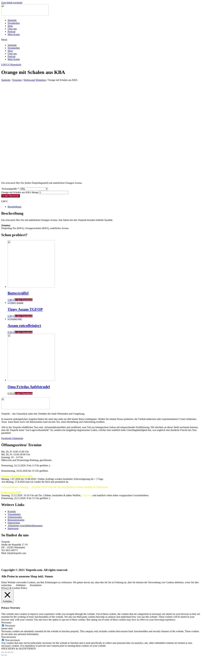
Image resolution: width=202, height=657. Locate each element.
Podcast (11, 31)
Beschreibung (14, 206)
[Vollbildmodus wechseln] (9, 652)
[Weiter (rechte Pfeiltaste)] (5, 655)
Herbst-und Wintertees (35, 80)
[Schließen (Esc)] (2, 652)
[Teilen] (5, 652)
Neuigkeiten (14, 23)
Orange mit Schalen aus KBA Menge (20, 192)
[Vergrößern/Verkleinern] (12, 652)
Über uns (12, 28)
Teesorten (17, 80)
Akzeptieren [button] (36, 585)
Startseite (12, 20)
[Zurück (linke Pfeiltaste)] (2, 655)
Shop (10, 26)
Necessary (10, 625)
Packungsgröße (10, 188)
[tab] (104, 206)
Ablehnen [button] (21, 585)
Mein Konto (14, 34)
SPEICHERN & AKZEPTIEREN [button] (18, 648)
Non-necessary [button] (8, 637)
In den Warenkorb (11, 196)
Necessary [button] (6, 622)
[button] (101, 39)
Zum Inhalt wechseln (11, 2)
